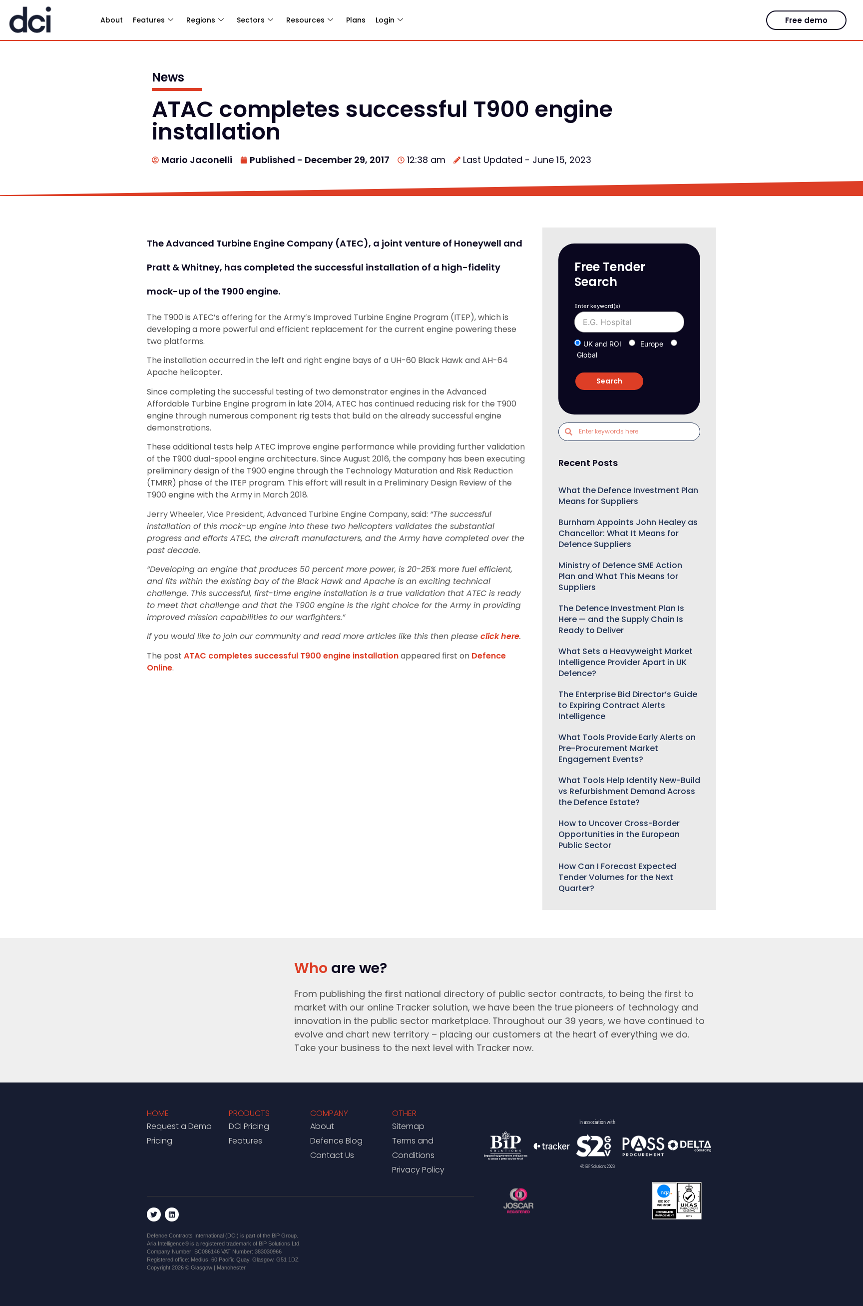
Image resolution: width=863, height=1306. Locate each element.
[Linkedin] (172, 1215)
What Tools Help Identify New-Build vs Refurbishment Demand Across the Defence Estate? (629, 791)
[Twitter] (154, 1215)
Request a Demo (179, 1126)
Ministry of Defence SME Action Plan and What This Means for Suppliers (620, 576)
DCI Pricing (249, 1126)
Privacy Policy (418, 1170)
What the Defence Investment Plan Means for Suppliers (628, 495)
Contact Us (332, 1155)
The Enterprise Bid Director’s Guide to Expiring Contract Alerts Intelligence (627, 705)
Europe (651, 344)
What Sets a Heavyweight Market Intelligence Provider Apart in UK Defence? (625, 662)
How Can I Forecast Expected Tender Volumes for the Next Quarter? (617, 877)
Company (329, 1113)
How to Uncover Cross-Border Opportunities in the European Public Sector (619, 834)
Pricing (159, 1140)
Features (245, 1140)
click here (499, 636)
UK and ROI (602, 344)
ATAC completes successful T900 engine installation (291, 656)
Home (158, 1113)
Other (404, 1113)
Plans (356, 20)
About (111, 20)
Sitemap (408, 1126)
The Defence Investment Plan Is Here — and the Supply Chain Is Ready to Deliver (621, 619)
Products (249, 1113)
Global (587, 354)
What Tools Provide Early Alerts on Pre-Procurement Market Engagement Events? (627, 748)
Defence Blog (336, 1140)
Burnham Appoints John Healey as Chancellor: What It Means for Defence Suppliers (628, 533)
